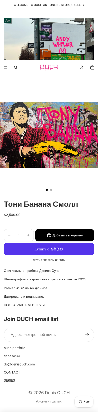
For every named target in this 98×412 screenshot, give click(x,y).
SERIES (9, 380)
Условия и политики (49, 401)
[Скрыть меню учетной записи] (82, 67)
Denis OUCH (57, 392)
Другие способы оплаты (49, 260)
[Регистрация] (87, 335)
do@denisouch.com (19, 364)
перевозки (12, 356)
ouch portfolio (14, 348)
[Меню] (5, 67)
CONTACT (12, 372)
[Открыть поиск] (15, 67)
